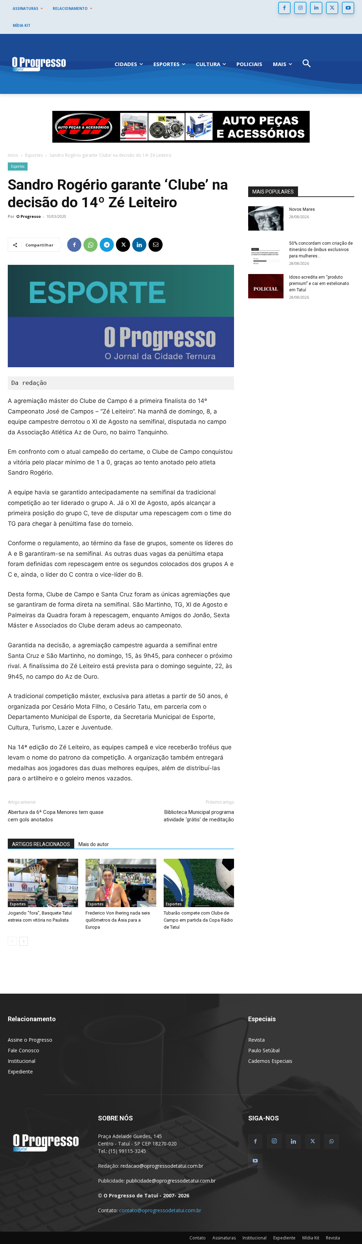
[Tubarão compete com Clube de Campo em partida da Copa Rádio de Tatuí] (199, 883)
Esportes (34, 155)
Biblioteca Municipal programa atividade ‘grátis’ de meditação (199, 816)
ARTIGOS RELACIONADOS (41, 844)
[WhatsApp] (90, 245)
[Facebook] (284, 8)
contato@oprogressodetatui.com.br (160, 1210)
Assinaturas (224, 1238)
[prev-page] (12, 941)
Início (13, 155)
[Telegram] (107, 245)
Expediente (20, 1071)
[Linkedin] (316, 8)
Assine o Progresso (30, 1039)
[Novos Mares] (266, 218)
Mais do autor (93, 844)
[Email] (155, 245)
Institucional (21, 1061)
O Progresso (28, 216)
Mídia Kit (310, 1238)
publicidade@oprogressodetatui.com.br (171, 1180)
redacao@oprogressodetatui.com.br (162, 1165)
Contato (197, 1238)
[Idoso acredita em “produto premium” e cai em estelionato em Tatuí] (266, 286)
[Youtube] (348, 8)
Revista (256, 1039)
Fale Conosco (23, 1050)
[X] (332, 8)
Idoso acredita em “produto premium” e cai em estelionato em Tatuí (319, 283)
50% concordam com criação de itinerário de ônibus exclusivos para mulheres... (321, 249)
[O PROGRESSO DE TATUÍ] (39, 63)
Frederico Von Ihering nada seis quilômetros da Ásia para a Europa (118, 920)
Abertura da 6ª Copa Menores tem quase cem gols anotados (56, 816)
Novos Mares (302, 209)
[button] (306, 64)
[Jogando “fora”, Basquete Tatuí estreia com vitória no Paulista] (43, 883)
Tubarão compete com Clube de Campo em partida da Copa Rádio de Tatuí (198, 920)
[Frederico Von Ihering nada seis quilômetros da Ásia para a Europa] (121, 883)
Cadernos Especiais (270, 1061)
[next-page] (23, 941)
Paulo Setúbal (264, 1050)
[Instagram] (300, 8)
